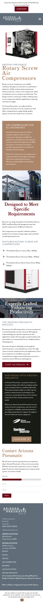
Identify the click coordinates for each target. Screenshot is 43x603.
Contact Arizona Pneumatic (17, 453)
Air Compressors (9, 562)
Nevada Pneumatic (10, 573)
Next (7, 496)
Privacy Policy (5, 524)
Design (5, 551)
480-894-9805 (9, 526)
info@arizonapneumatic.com (10, 530)
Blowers (5, 566)
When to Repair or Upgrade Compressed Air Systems (20, 585)
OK (22, 600)
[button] (40, 19)
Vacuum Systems (9, 569)
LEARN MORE (21, 9)
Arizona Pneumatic (10, 519)
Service (5, 558)
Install (5, 555)
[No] (41, 597)
